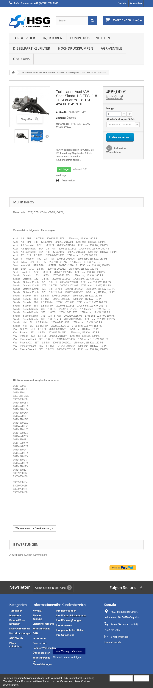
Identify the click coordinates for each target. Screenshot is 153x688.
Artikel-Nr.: (62, 112)
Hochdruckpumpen (75, 48)
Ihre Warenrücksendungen (71, 615)
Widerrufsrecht (41, 628)
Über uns (21, 58)
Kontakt (122, 3)
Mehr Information (121, 678)
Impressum (39, 638)
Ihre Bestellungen (66, 610)
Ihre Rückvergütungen (69, 620)
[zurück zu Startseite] (13, 72)
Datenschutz (40, 643)
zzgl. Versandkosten (114, 97)
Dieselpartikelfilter (31, 48)
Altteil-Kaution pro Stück (120, 119)
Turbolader (24, 38)
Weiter (47, 136)
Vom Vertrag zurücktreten (69, 651)
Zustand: (61, 117)
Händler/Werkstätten (44, 648)
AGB (35, 633)
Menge (110, 108)
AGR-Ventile (111, 48)
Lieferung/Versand (43, 623)
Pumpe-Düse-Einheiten (90, 38)
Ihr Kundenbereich (71, 604)
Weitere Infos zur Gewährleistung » (34, 528)
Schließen (141, 678)
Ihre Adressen (64, 625)
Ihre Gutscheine (65, 635)
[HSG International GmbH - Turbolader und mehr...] (29, 21)
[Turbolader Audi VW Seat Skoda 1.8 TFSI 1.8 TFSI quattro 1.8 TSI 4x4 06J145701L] (22, 136)
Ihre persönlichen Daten (70, 630)
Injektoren (53, 38)
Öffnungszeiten (41, 652)
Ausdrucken (68, 180)
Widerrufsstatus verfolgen (67, 657)
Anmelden (136, 3)
